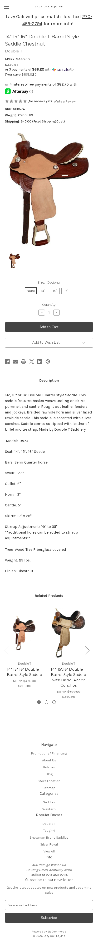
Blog (49, 774)
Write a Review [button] (65, 101)
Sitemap (49, 788)
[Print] (23, 361)
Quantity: (49, 304)
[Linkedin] (39, 361)
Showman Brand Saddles (49, 838)
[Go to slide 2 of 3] (46, 702)
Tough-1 (49, 831)
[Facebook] (7, 361)
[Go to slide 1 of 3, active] (39, 702)
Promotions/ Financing (49, 753)
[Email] (15, 361)
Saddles (49, 802)
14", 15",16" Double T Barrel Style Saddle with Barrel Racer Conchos (68, 677)
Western (49, 809)
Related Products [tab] (49, 595)
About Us (49, 760)
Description (49, 380)
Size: (49, 282)
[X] (31, 361)
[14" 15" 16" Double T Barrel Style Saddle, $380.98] (24, 632)
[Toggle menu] (6, 6)
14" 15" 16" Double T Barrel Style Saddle (24, 672)
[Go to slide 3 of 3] (54, 702)
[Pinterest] (47, 361)
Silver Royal (49, 844)
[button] (49, 69)
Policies (49, 767)
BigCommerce (57, 931)
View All (49, 851)
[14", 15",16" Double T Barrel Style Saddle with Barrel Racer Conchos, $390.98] (68, 632)
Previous (6, 650)
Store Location (49, 781)
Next (87, 650)
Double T (49, 824)
